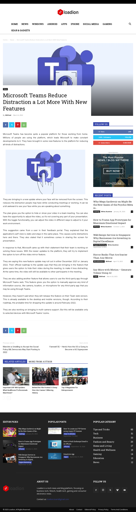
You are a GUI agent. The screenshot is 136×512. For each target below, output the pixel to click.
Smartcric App (68, 454)
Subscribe (127, 143)
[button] (130, 24)
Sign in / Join (29, 2)
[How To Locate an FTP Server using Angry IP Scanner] (54, 431)
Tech (95, 276)
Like (129, 132)
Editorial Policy (90, 509)
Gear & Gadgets (20, 30)
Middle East (53, 2)
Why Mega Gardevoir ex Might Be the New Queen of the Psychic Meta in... (113, 204)
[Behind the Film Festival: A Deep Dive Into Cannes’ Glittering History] (45, 376)
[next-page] (8, 398)
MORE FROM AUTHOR (40, 361)
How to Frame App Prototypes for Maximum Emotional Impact (112, 221)
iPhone (75, 24)
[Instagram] (118, 2)
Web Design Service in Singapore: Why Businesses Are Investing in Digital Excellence (112, 238)
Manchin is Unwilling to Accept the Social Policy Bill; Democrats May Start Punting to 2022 (21, 349)
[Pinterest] (17, 124)
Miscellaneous (99, 261)
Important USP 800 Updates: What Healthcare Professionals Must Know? (15, 390)
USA (37, 2)
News (25, 24)
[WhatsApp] (24, 124)
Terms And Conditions (119, 509)
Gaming (107, 24)
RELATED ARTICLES (15, 361)
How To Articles (69, 434)
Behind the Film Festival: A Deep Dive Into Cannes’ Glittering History (44, 390)
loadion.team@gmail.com (58, 499)
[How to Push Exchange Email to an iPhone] (54, 444)
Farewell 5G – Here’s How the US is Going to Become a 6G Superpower (69, 348)
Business (65, 384)
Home (14, 24)
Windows (38, 24)
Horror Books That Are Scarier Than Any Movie (110, 256)
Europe (43, 2)
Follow (128, 137)
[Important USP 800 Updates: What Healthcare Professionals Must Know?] (16, 376)
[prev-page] (4, 398)
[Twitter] (122, 2)
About (61, 2)
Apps (64, 24)
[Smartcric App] (54, 456)
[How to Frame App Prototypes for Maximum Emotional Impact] (9, 444)
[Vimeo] (127, 2)
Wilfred (8, 115)
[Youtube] (131, 2)
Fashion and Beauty (39, 384)
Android (52, 24)
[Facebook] (114, 2)
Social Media (91, 24)
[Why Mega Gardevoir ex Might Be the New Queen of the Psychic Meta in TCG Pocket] (9, 432)
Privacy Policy (103, 509)
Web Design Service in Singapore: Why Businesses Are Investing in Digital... (30, 457)
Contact (68, 2)
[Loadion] (68, 12)
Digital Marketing (100, 245)
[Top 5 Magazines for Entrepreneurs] (74, 376)
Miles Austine (106, 211)
